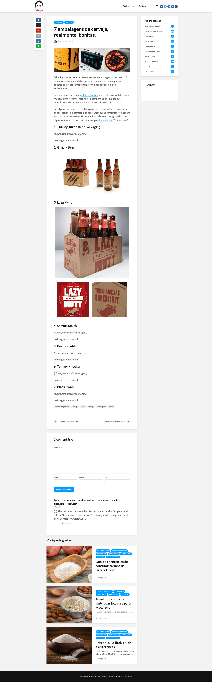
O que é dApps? (162, 90)
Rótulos (111, 407)
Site (106, 477)
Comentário (58, 447)
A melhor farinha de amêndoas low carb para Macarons (113, 603)
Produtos (69, 22)
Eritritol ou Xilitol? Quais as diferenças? (114, 645)
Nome (56, 477)
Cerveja (75, 407)
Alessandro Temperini (108, 676)
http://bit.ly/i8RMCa (73, 518)
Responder (66, 523)
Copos (83, 407)
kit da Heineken (89, 95)
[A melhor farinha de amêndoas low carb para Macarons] (69, 604)
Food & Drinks (113, 554)
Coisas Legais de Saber (119, 551)
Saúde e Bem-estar (113, 557)
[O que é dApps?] (149, 92)
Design (91, 407)
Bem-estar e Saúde (103, 551)
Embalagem (58, 22)
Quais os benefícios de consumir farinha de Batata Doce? (112, 566)
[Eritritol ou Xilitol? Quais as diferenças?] (69, 645)
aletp (59, 42)
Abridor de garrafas (62, 407)
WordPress (128, 676)
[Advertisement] (159, 141)
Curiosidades (101, 554)
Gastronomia (126, 554)
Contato (142, 6)
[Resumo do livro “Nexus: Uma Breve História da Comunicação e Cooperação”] (149, 102)
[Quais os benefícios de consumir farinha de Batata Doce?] (69, 564)
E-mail (82, 477)
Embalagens (101, 407)
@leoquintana (104, 120)
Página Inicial (128, 6)
